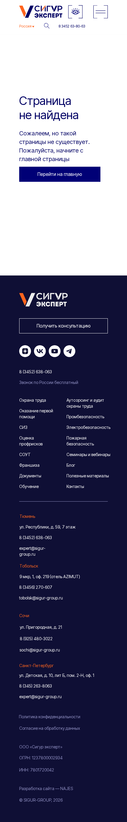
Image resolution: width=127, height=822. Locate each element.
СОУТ (25, 454)
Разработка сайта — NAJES (46, 788)
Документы (30, 475)
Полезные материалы (87, 475)
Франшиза (29, 465)
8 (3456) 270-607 (35, 587)
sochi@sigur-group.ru (39, 649)
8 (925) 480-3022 (36, 638)
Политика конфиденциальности (49, 716)
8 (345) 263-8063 (35, 685)
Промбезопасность (85, 416)
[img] (100, 11)
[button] (63, 325)
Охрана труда (32, 400)
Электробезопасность (88, 427)
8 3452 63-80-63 (71, 26)
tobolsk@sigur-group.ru (41, 597)
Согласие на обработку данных (49, 728)
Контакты (75, 486)
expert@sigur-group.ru (40, 696)
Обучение (29, 486)
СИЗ (23, 427)
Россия (25, 26)
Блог (70, 465)
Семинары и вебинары (88, 454)
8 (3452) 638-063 (35, 537)
